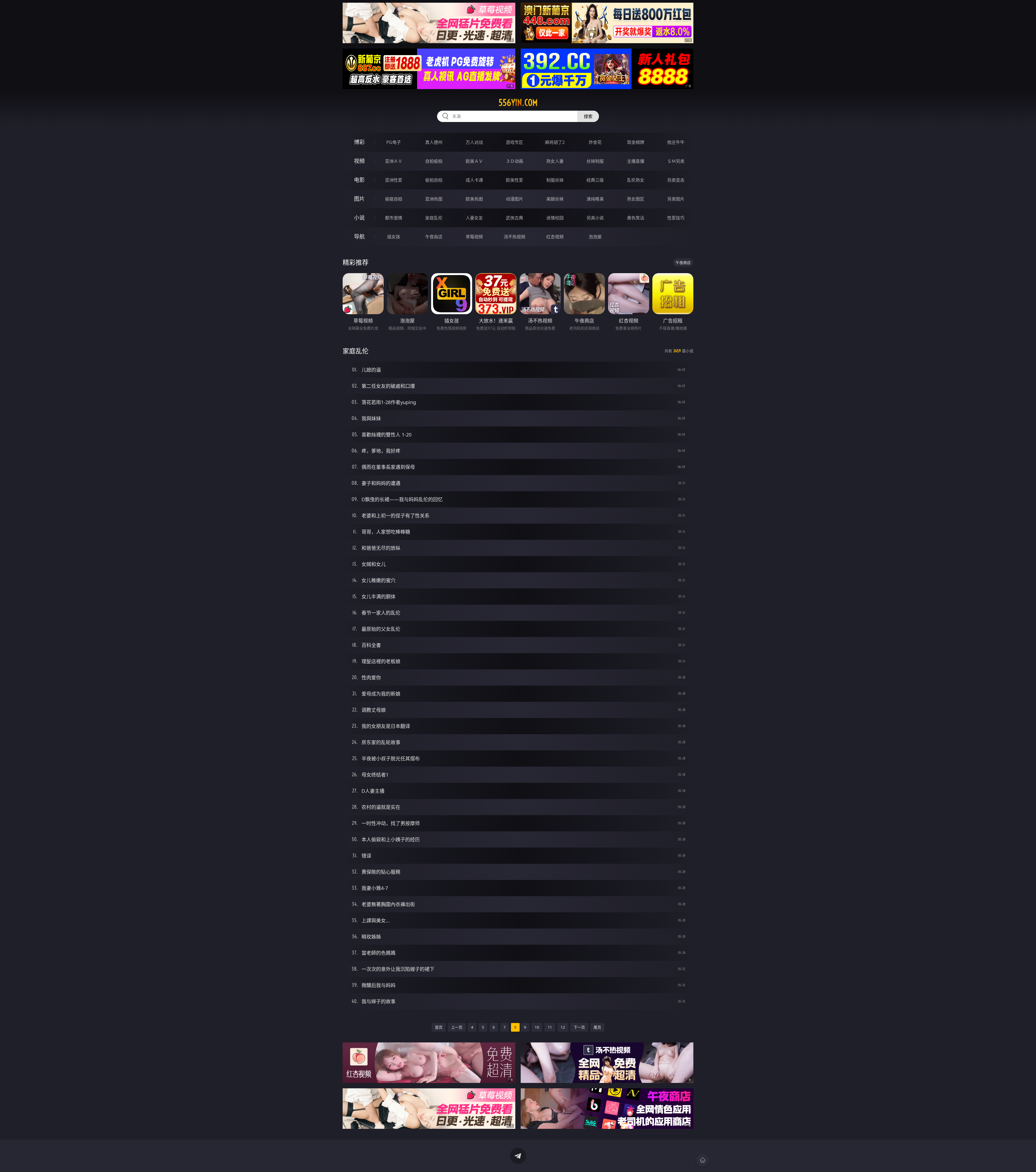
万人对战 (474, 142)
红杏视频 (555, 237)
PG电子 (393, 142)
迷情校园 (555, 218)
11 (550, 1027)
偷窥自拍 (393, 199)
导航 (359, 236)
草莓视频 (474, 237)
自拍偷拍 (433, 161)
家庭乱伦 (433, 218)
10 (537, 1027)
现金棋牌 (635, 142)
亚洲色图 (433, 199)
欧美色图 (474, 199)
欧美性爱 (514, 180)
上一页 (456, 1027)
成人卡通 (474, 180)
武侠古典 (514, 218)
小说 (359, 217)
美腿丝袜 (555, 199)
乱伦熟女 (635, 180)
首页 (438, 1027)
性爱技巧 (675, 218)
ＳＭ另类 (675, 161)
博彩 (359, 142)
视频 (359, 161)
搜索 (588, 116)
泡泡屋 (595, 237)
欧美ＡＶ (474, 161)
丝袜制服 (595, 161)
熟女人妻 (555, 161)
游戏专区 (514, 142)
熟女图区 (635, 199)
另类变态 (675, 180)
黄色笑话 (635, 218)
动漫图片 (514, 199)
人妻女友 (474, 218)
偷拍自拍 (433, 180)
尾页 (597, 1027)
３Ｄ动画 (514, 161)
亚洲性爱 (393, 180)
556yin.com (518, 102)
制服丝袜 (555, 180)
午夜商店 (433, 237)
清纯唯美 (595, 199)
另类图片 (675, 199)
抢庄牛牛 (675, 142)
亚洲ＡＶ (393, 161)
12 (563, 1027)
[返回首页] (702, 1160)
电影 (359, 180)
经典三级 (595, 180)
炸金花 (595, 142)
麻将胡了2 (555, 142)
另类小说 (595, 218)
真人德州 (433, 142)
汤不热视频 (514, 237)
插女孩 (393, 237)
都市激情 (393, 218)
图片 (359, 198)
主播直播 (635, 161)
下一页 (579, 1027)
